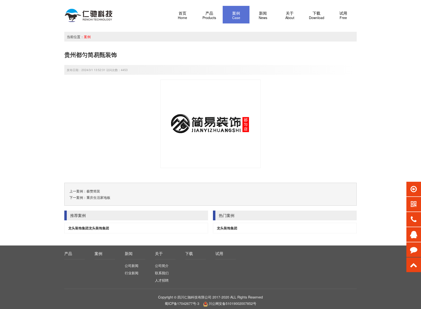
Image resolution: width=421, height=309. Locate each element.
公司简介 (162, 265)
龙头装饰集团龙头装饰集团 (88, 227)
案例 (87, 36)
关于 (159, 253)
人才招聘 (162, 280)
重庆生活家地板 (98, 197)
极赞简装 (93, 191)
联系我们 (162, 272)
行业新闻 (131, 272)
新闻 (129, 253)
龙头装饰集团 (227, 227)
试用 (219, 253)
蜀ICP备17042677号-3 (182, 303)
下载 (189, 253)
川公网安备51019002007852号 (232, 303)
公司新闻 (131, 265)
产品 (68, 253)
